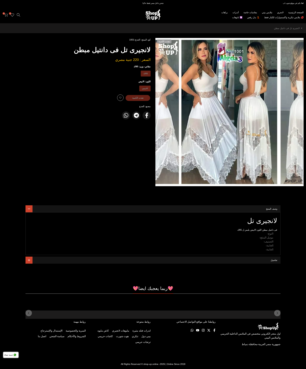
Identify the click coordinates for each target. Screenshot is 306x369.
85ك (145, 74)
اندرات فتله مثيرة (141, 330)
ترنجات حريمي (143, 342)
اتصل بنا (42, 336)
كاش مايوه (103, 330)
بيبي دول (146, 336)
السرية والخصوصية (76, 330)
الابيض (145, 89)
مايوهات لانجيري (120, 330)
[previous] (277, 313)
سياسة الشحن (56, 336)
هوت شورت (122, 336)
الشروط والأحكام (77, 336)
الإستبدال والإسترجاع (51, 330)
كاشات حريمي (105, 336)
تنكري (135, 336)
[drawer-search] (18, 15)
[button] (120, 98)
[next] (29, 313)
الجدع (141, 106)
